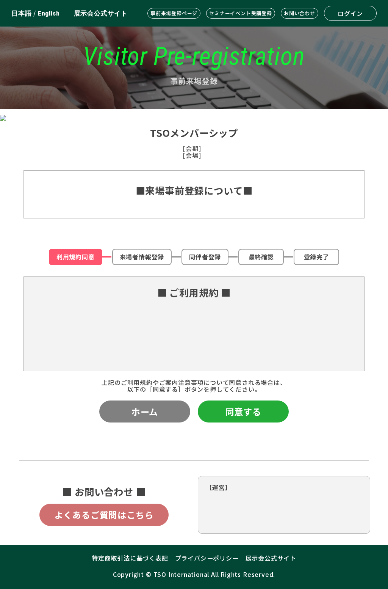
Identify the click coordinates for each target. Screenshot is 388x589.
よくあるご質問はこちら (104, 514)
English (49, 13)
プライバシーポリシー (207, 557)
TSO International (181, 574)
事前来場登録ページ (173, 13)
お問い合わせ (299, 13)
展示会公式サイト (101, 13)
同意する (243, 411)
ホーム (144, 411)
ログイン (350, 13)
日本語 (21, 13)
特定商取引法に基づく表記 (130, 557)
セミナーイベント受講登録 (240, 13)
